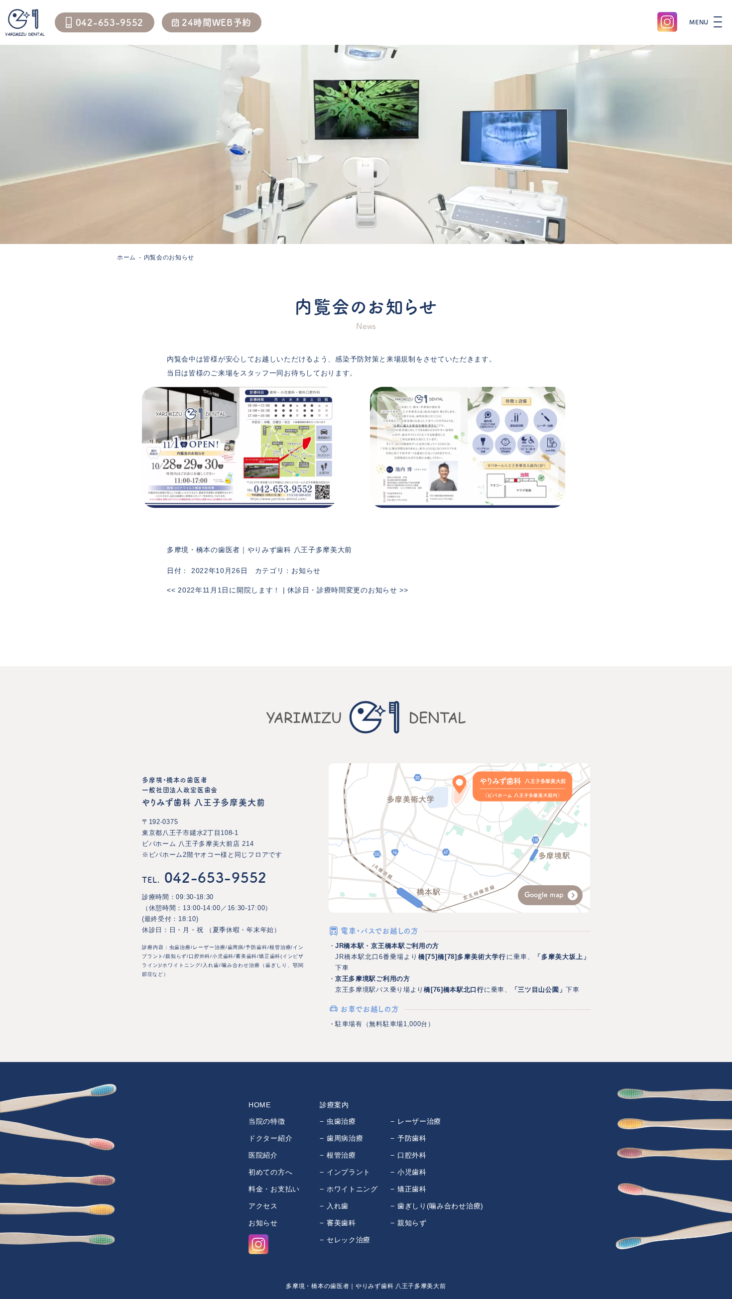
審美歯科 (341, 1223)
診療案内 (334, 1105)
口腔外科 (412, 1155)
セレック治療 (348, 1240)
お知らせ (306, 571)
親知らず (412, 1223)
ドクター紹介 (270, 1138)
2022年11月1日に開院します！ (223, 590)
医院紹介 (263, 1155)
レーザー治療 (419, 1121)
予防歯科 (412, 1138)
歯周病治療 (345, 1138)
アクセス (263, 1206)
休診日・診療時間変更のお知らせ (347, 590)
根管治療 (341, 1155)
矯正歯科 (412, 1189)
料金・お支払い (274, 1189)
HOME (259, 1105)
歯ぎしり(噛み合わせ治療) (440, 1206)
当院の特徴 (266, 1121)
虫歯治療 (341, 1121)
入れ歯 (338, 1206)
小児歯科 (412, 1172)
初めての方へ (270, 1172)
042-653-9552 (204, 877)
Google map (544, 894)
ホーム (126, 257)
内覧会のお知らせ (169, 257)
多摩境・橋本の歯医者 (203, 550)
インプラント (348, 1172)
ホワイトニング (352, 1189)
